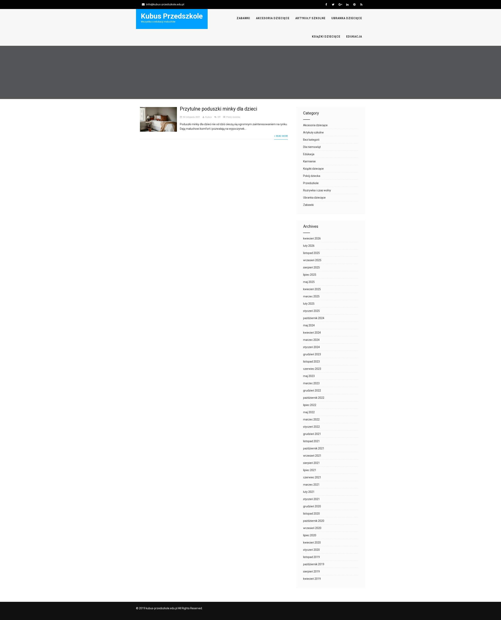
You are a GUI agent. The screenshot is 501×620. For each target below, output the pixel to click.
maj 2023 (309, 376)
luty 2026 (308, 245)
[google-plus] (340, 4)
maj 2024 (309, 325)
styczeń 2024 (311, 347)
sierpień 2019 (311, 571)
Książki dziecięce (326, 36)
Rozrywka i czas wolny (317, 190)
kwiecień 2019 (312, 578)
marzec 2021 (311, 484)
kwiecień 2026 (312, 238)
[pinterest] (354, 4)
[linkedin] (347, 4)
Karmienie (309, 161)
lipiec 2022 (309, 405)
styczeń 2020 (311, 549)
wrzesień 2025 (312, 260)
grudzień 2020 (312, 506)
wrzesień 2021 (312, 455)
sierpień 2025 (311, 267)
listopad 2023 (311, 361)
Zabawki (243, 18)
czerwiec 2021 (312, 477)
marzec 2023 (311, 383)
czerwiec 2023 (312, 368)
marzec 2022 (311, 419)
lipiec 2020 (309, 535)
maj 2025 (309, 281)
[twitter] (333, 4)
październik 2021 (313, 448)
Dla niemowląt (312, 146)
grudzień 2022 (312, 390)
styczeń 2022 (311, 426)
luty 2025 (308, 303)
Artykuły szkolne (310, 18)
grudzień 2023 (312, 354)
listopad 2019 (311, 557)
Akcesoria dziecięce (272, 18)
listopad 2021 (311, 441)
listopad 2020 (311, 513)
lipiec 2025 (309, 274)
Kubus (208, 117)
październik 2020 (313, 520)
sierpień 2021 (311, 462)
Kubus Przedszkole (172, 16)
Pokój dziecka (233, 117)
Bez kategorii (311, 139)
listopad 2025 (311, 253)
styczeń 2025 (311, 310)
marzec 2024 (311, 339)
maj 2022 (309, 412)
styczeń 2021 (311, 499)
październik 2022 (313, 397)
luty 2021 (308, 491)
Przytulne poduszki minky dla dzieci (218, 109)
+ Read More (281, 136)
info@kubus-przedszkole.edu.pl (165, 4)
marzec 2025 (311, 296)
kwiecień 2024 (312, 332)
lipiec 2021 (309, 470)
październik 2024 (313, 318)
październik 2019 (313, 564)
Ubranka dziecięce (346, 18)
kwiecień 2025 (312, 289)
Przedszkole (311, 183)
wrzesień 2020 (312, 528)
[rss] (361, 4)
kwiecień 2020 (312, 542)
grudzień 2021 (312, 434)
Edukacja (354, 36)
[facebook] (326, 4)
